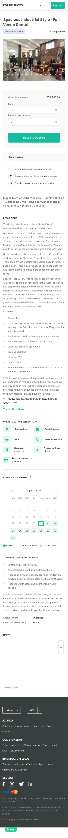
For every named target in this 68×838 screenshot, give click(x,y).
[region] (34, 664)
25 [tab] (60, 74)
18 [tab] (26, 74)
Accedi (43, 5)
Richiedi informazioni (34, 137)
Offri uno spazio (31, 745)
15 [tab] (12, 74)
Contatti (6, 731)
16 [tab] (17, 74)
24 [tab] (55, 74)
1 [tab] (5, 70)
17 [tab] (22, 74)
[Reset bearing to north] (61, 652)
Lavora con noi (23, 726)
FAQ (4, 750)
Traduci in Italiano (14, 409)
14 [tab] (7, 74)
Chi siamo (7, 726)
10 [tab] (48, 70)
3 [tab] (15, 70)
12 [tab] (57, 70)
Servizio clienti (17, 750)
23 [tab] (50, 74)
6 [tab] (29, 70)
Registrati (58, 5)
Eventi (50, 726)
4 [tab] (19, 70)
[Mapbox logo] (11, 687)
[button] (35, 5)
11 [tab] (53, 70)
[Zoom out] (61, 647)
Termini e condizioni (12, 764)
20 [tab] (36, 74)
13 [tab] (62, 70)
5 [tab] (24, 70)
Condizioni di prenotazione (40, 764)
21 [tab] (41, 74)
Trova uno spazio (11, 745)
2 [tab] (10, 70)
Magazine (39, 726)
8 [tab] (38, 70)
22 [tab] (45, 74)
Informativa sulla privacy (14, 769)
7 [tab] (34, 70)
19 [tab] (31, 74)
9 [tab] (43, 70)
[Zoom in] (61, 643)
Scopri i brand (50, 745)
